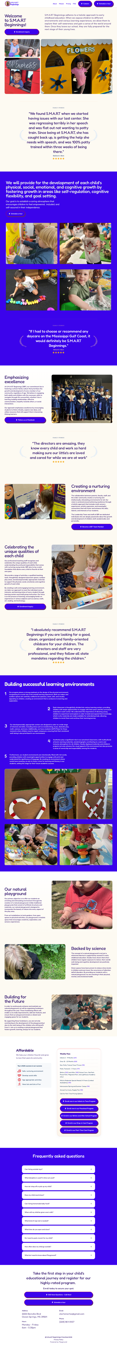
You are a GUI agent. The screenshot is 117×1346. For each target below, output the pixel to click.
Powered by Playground (58, 1342)
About (55, 4)
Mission (61, 4)
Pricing (68, 4)
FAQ (74, 4)
